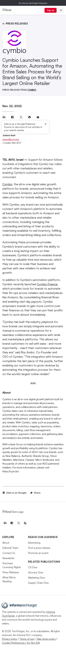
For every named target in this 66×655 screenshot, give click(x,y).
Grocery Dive (35, 572)
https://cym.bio (10, 471)
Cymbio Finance (47, 284)
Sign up (50, 10)
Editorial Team (10, 547)
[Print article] (29, 117)
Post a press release (39, 547)
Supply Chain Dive (38, 582)
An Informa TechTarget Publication (33, 3)
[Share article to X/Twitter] (21, 117)
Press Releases (10, 572)
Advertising (34, 542)
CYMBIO (31, 89)
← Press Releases (15, 23)
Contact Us (8, 553)
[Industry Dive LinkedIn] (5, 523)
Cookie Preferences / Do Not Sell (21, 642)
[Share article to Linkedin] (4, 117)
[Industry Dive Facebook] (11, 523)
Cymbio (7, 184)
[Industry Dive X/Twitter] (18, 523)
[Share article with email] (38, 117)
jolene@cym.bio (10, 139)
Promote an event (38, 553)
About (5, 542)
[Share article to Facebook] (12, 117)
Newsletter (8, 558)
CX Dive (32, 567)
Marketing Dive (36, 577)
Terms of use (27, 639)
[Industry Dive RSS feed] (25, 523)
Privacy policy (9, 639)
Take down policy (46, 639)
